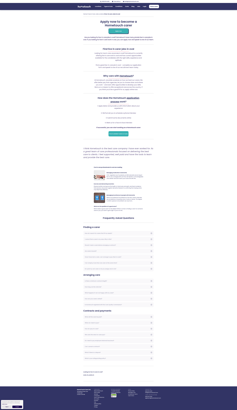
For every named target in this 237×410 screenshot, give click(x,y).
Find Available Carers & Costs (118, 134)
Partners (96, 400)
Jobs (138, 6)
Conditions (118, 6)
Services (96, 394)
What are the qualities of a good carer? (105, 206)
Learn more (4, 404)
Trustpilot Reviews (115, 391)
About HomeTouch (98, 391)
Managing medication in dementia (100, 175)
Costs (127, 6)
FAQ (95, 402)
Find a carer (154, 6)
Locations (98, 6)
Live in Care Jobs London (96, 14)
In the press (97, 395)
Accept (17, 406)
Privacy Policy (131, 391)
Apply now (118, 31)
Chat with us (117, 1)
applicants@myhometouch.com (153, 398)
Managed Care (131, 392)
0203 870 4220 (105, 1)
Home (85, 14)
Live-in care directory (99, 397)
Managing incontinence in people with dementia (100, 198)
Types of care (108, 6)
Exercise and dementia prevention (104, 184)
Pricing (95, 407)
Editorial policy (97, 403)
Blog (133, 6)
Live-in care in (88, 375)
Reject (7, 406)
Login (144, 6)
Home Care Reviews (115, 392)
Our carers (96, 399)
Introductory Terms (133, 394)
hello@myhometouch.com (132, 1)
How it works (97, 392)
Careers (96, 405)
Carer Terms (131, 395)
